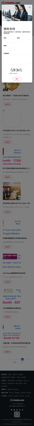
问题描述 (6, 53)
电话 (18, 38)
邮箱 (5, 46)
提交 (17, 79)
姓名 (5, 38)
